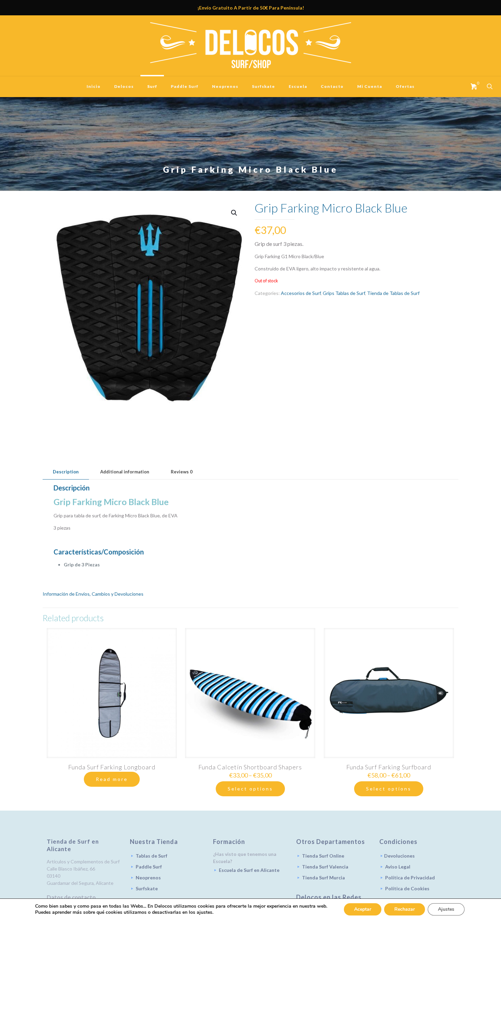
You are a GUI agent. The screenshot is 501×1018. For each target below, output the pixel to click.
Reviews (182, 471)
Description (66, 471)
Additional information (124, 471)
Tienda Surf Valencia (325, 867)
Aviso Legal (397, 867)
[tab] (66, 472)
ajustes (204, 912)
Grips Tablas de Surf (344, 293)
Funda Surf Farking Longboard (111, 767)
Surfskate (147, 888)
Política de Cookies (407, 888)
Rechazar (404, 909)
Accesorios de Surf (301, 293)
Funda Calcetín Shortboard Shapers (250, 767)
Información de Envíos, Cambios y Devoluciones (93, 594)
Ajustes (446, 909)
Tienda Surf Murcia (323, 877)
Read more (112, 779)
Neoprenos (148, 877)
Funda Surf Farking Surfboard (388, 767)
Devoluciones (399, 856)
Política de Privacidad (410, 877)
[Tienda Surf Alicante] (250, 45)
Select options (250, 789)
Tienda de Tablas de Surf (393, 293)
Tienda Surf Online (323, 856)
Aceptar (362, 909)
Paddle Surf (149, 867)
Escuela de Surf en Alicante (249, 870)
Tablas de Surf (151, 856)
